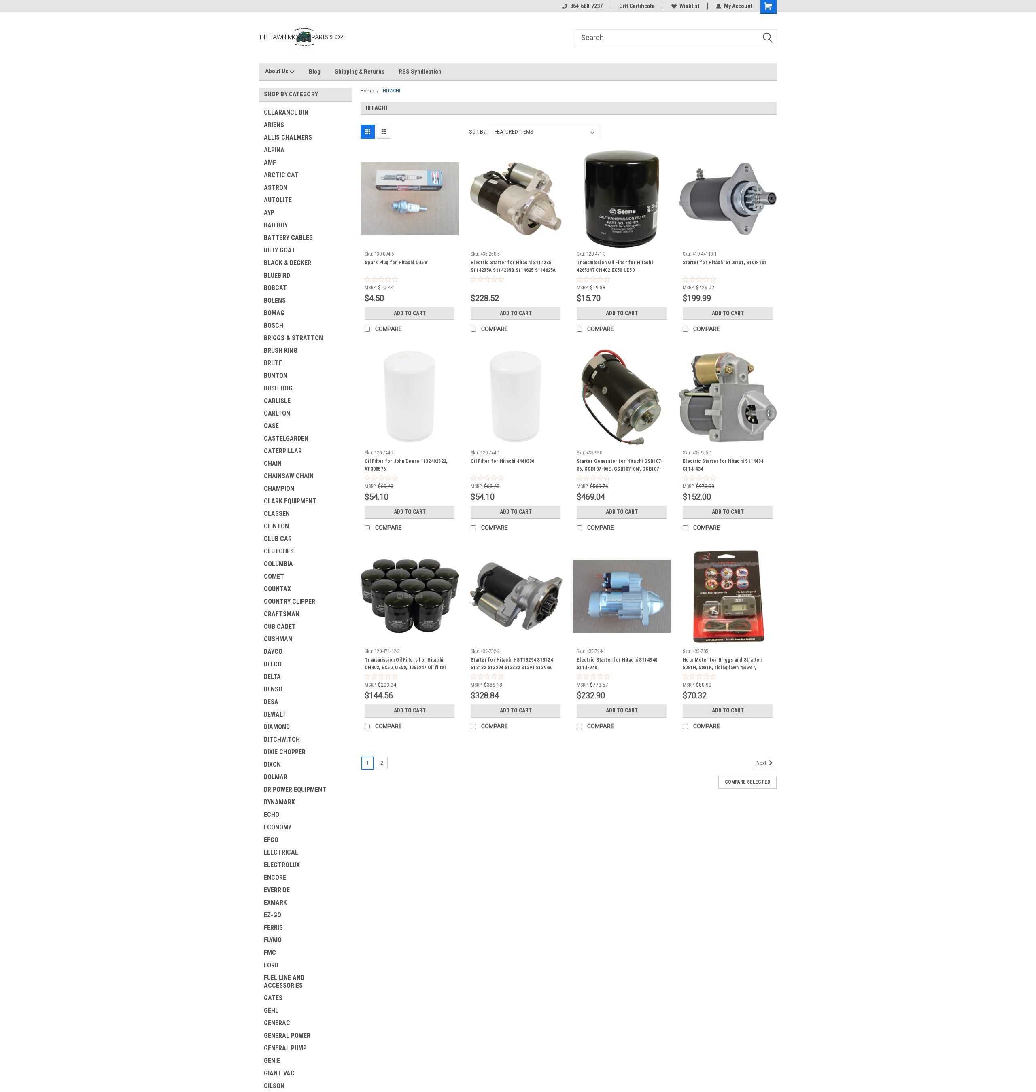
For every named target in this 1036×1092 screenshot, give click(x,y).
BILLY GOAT (279, 250)
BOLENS (275, 300)
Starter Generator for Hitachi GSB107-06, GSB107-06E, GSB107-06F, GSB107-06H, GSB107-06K (620, 468)
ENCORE (275, 877)
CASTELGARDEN (286, 438)
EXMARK (275, 902)
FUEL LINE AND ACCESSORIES (284, 981)
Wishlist (689, 6)
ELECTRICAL (281, 852)
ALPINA (274, 150)
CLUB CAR (278, 539)
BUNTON (275, 376)
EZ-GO (272, 915)
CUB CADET (280, 626)
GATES (273, 998)
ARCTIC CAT (281, 175)
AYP (269, 212)
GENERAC (277, 1023)
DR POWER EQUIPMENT (295, 789)
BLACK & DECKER (287, 263)
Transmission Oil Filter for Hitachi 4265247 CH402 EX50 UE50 (615, 266)
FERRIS (273, 927)
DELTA (272, 677)
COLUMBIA (278, 564)
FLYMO (273, 940)
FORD (271, 965)
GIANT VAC (279, 1073)
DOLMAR (275, 777)
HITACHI (391, 90)
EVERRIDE (277, 890)
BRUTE (273, 363)
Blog (315, 71)
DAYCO (273, 651)
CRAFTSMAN (281, 614)
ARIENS (274, 125)
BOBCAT (275, 288)
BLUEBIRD (277, 275)
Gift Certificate (637, 6)
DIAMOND (277, 727)
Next (762, 763)
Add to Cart (410, 313)
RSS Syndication (420, 71)
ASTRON (275, 187)
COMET (274, 576)
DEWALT (275, 714)
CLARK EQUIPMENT (290, 501)
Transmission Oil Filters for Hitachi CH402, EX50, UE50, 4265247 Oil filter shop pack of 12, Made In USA (405, 667)
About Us (277, 71)
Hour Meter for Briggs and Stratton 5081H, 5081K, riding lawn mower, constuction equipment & (722, 667)
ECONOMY (277, 827)
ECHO (271, 814)
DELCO (273, 664)
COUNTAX (277, 589)
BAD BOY (276, 225)
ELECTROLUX (282, 865)
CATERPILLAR (283, 451)
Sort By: (478, 132)
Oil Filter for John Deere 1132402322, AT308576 (406, 465)
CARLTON (277, 413)
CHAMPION (279, 488)
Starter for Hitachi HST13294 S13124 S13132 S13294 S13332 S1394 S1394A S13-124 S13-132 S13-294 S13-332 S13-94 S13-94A (514, 671)
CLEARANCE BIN (286, 112)
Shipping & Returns (359, 71)
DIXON (272, 764)
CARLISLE (277, 401)
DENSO (273, 689)
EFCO (271, 840)
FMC (270, 952)
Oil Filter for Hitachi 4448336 (503, 461)
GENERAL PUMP (285, 1048)
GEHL (271, 1010)
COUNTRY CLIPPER (289, 601)
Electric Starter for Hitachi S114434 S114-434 (723, 465)
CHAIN (273, 463)
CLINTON (276, 526)
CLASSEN (277, 513)
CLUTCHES (279, 551)
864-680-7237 (586, 6)
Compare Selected (747, 782)
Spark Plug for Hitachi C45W (396, 262)
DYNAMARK (279, 802)
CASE (271, 426)
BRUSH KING (280, 350)
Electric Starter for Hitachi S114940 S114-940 (617, 663)
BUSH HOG (278, 388)
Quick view (409, 241)
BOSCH (273, 325)
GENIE (272, 1060)
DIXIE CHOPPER (285, 752)
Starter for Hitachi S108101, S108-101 (724, 262)
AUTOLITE (278, 200)
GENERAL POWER (287, 1035)
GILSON (274, 1086)
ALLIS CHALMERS (288, 137)
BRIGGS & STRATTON (293, 338)
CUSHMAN (278, 639)
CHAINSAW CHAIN (289, 476)
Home (367, 90)
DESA (271, 702)
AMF (270, 162)
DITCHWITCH (282, 739)
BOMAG (274, 313)
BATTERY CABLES (288, 238)
